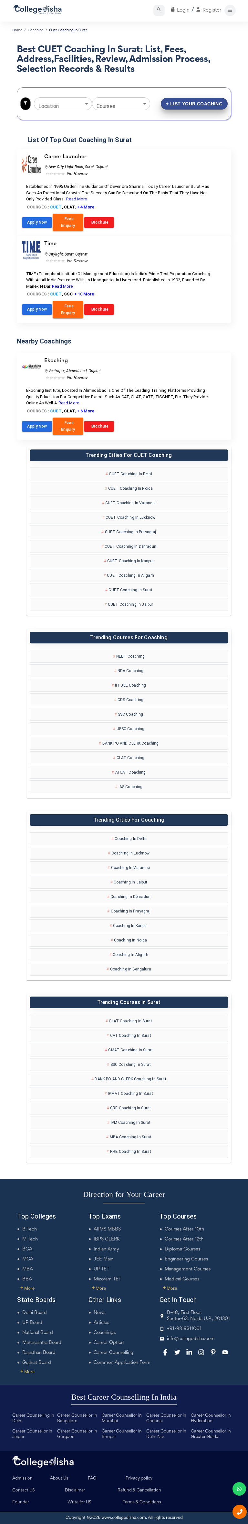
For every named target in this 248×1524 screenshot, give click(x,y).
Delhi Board (34, 1313)
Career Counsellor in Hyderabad (211, 1418)
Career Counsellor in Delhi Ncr (166, 1434)
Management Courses (188, 1269)
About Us (59, 1479)
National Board (37, 1333)
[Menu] (230, 10)
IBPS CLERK (107, 1239)
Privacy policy (139, 1479)
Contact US (23, 1490)
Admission (22, 1479)
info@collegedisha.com (191, 1339)
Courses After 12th (184, 1239)
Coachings (105, 1333)
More (27, 1289)
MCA (27, 1259)
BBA (27, 1279)
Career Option (109, 1343)
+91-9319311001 (184, 1329)
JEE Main (103, 1259)
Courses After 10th (184, 1229)
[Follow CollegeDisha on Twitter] (177, 1352)
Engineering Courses (186, 1259)
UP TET (101, 1269)
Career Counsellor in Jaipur (32, 1434)
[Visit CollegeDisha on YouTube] (225, 1352)
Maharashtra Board (41, 1343)
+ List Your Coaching (194, 103)
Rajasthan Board (39, 1353)
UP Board (32, 1323)
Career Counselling (113, 1353)
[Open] (86, 103)
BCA (27, 1249)
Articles (101, 1323)
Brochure (98, 222)
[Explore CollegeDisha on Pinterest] (213, 1352)
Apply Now (37, 222)
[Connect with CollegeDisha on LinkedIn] (189, 1352)
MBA (27, 1269)
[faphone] (239, 1512)
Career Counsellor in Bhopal (122, 1434)
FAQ (92, 1479)
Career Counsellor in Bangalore (77, 1418)
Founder (20, 1502)
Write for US (79, 1502)
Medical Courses (182, 1279)
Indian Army (106, 1249)
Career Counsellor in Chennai (166, 1418)
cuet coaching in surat (68, 30)
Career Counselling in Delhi (33, 1418)
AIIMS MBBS (107, 1229)
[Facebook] (165, 1352)
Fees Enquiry (68, 222)
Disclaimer (75, 1490)
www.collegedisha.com (123, 1518)
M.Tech (30, 1239)
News (99, 1313)
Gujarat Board (36, 1363)
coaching (36, 30)
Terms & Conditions (142, 1502)
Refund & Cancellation (139, 1490)
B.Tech (29, 1229)
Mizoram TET (107, 1279)
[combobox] (58, 103)
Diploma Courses (182, 1249)
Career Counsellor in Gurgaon (77, 1434)
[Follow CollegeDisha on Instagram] (201, 1352)
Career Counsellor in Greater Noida (211, 1434)
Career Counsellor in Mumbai (122, 1418)
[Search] (159, 10)
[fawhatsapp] (239, 1489)
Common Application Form (122, 1363)
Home (17, 30)
